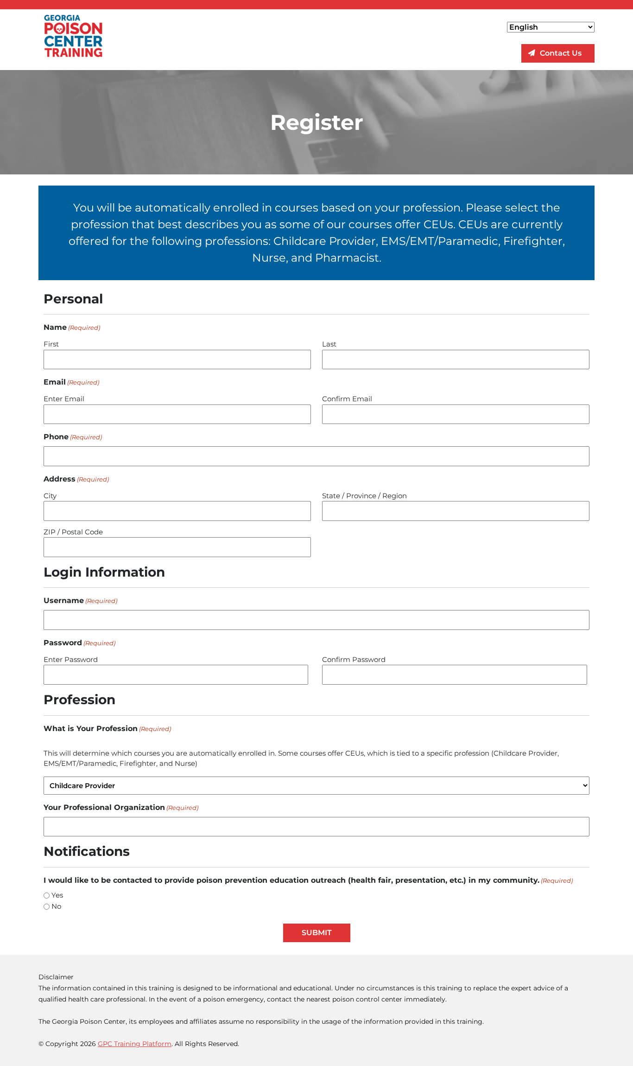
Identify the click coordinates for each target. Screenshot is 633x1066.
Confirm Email (347, 398)
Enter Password (71, 659)
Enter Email (64, 398)
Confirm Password (354, 659)
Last (329, 344)
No (56, 906)
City (50, 495)
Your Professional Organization (121, 807)
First (51, 344)
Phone (73, 436)
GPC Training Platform (134, 1044)
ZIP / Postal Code (73, 531)
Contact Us (561, 53)
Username (80, 600)
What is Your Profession (107, 728)
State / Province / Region (364, 495)
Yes (57, 895)
